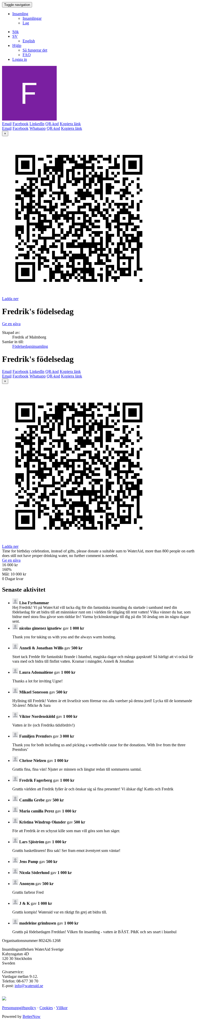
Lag (26, 23)
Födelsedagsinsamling (30, 346)
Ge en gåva (11, 324)
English (29, 41)
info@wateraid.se (29, 986)
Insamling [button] (20, 14)
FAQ (27, 55)
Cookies (46, 1008)
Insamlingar (32, 18)
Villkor (61, 1008)
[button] (15, 36)
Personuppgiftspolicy (19, 1008)
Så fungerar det (35, 50)
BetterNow (32, 1016)
